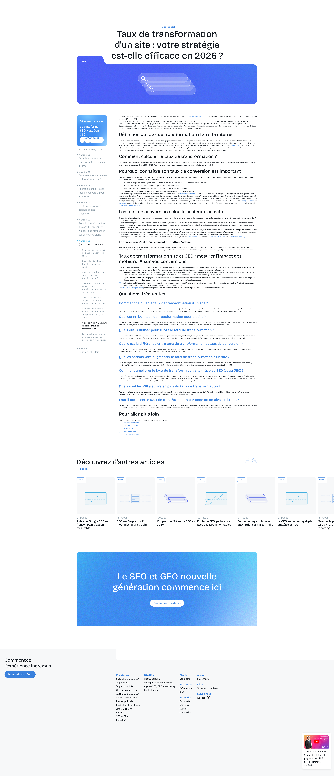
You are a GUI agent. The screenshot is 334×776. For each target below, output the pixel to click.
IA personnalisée (193, 237)
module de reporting (237, 237)
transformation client (131, 423)
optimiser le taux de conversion (130, 205)
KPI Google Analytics (131, 434)
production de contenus (218, 237)
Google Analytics (130, 431)
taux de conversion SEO (187, 194)
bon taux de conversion (132, 425)
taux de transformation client (195, 117)
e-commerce (234, 146)
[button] (247, 460)
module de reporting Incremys (132, 288)
